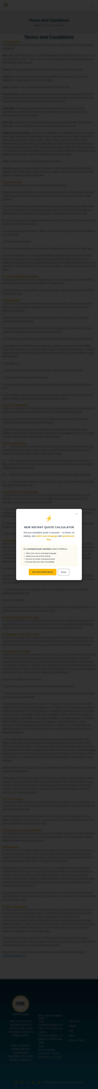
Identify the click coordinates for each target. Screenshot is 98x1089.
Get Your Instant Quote (42, 572)
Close (63, 572)
